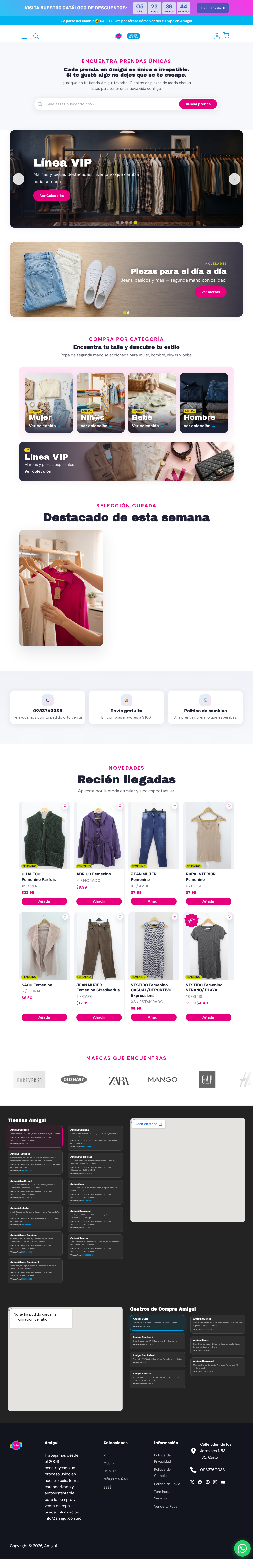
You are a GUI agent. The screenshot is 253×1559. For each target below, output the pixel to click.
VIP (106, 1455)
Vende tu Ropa (166, 1506)
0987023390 (26, 1170)
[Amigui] (118, 36)
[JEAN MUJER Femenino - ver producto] (153, 835)
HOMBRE (111, 1471)
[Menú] (24, 36)
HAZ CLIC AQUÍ (213, 8)
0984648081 (26, 1143)
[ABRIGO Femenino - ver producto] (99, 835)
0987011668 (26, 1252)
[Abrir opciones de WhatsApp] (242, 1548)
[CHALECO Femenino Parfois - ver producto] (44, 835)
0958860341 (26, 1279)
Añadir (44, 901)
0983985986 (26, 1224)
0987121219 (26, 1197)
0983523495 (86, 1173)
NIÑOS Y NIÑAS (116, 1479)
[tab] (117, 222)
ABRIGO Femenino (93, 874)
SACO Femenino (37, 985)
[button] (228, 36)
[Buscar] (36, 36)
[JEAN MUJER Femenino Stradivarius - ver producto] (99, 946)
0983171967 (86, 1227)
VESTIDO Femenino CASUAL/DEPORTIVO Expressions (151, 990)
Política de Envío (167, 1484)
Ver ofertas (210, 292)
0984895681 (86, 1200)
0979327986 (86, 1146)
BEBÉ (107, 1487)
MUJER (109, 1463)
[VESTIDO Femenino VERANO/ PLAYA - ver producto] (208, 946)
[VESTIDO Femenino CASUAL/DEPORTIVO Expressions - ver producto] (153, 946)
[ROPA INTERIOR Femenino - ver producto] (208, 835)
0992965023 (87, 1255)
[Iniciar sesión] (217, 36)
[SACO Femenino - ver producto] (44, 946)
